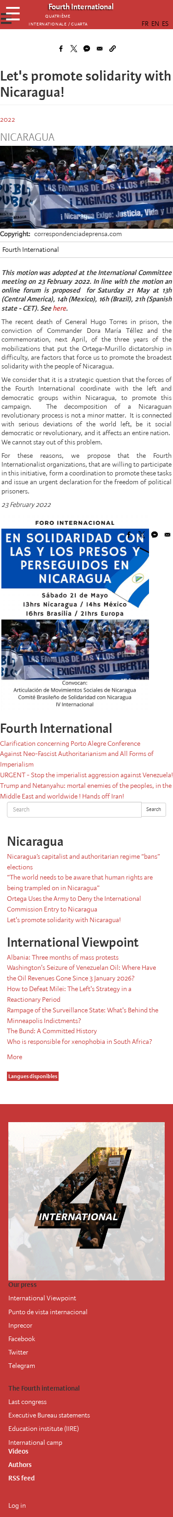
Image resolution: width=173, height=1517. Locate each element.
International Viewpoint (42, 1298)
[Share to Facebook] (61, 48)
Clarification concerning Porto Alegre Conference (70, 743)
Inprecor (20, 1325)
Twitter (18, 1352)
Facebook (21, 1339)
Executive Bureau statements (49, 1415)
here (59, 308)
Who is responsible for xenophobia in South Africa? (79, 1041)
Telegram (21, 1365)
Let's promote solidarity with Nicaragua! (64, 920)
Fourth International (30, 249)
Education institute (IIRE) (43, 1428)
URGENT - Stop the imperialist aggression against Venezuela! (86, 775)
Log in (17, 1505)
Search (153, 809)
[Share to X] (73, 48)
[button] (112, 48)
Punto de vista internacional (48, 1312)
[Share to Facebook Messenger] (86, 48)
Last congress (27, 1402)
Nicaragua (27, 137)
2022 (7, 119)
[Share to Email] (99, 48)
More (14, 1057)
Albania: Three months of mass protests (63, 957)
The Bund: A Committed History (52, 1031)
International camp (35, 1442)
